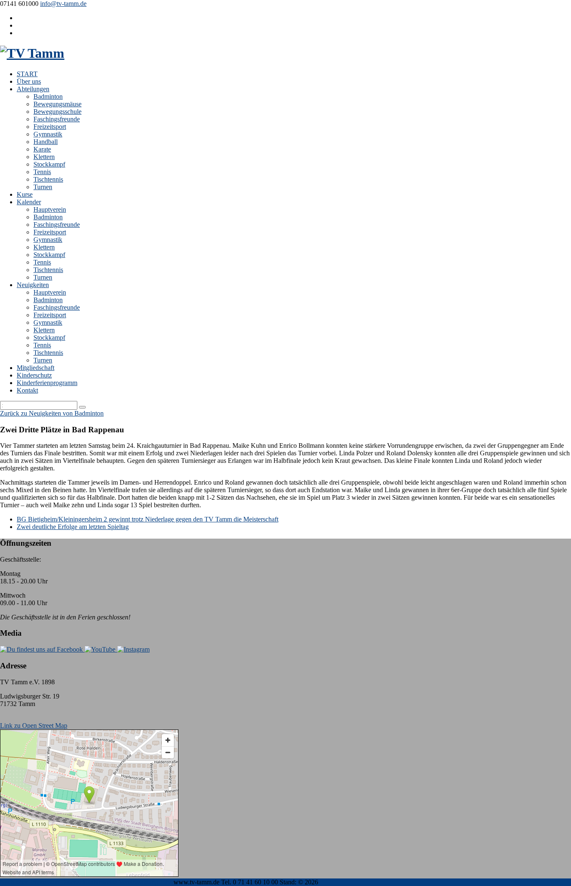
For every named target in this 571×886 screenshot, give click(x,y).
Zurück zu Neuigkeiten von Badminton (52, 413)
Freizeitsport (49, 126)
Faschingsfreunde (56, 119)
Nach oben (14, 882)
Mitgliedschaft (35, 367)
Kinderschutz (34, 375)
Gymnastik (47, 134)
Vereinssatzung (138, 882)
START (27, 73)
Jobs (166, 882)
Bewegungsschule (57, 111)
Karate (42, 149)
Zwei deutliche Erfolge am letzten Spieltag (73, 526)
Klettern (44, 156)
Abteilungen (33, 88)
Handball (45, 141)
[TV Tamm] (32, 53)
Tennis (42, 171)
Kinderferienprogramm (47, 382)
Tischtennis (48, 179)
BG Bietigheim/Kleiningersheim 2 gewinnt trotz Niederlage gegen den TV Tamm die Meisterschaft (147, 519)
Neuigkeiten (33, 284)
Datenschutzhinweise (89, 882)
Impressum (45, 882)
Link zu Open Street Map (33, 725)
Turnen (42, 186)
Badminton (48, 96)
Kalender (29, 201)
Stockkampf (49, 164)
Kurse (25, 194)
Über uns (29, 81)
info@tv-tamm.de (63, 3)
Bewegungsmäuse (57, 104)
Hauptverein (49, 209)
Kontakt (27, 390)
